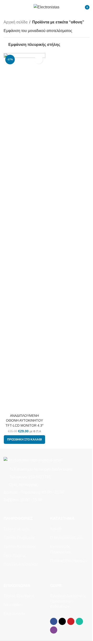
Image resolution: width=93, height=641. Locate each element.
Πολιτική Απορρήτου (21, 564)
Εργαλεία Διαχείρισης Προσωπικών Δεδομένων (68, 601)
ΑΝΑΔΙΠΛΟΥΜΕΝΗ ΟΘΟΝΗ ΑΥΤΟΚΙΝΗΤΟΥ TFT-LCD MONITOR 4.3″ (24, 420)
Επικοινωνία (14, 614)
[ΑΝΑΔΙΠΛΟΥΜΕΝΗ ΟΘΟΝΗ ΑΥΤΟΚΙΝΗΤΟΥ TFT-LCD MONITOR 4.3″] (24, 232)
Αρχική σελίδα (15, 22)
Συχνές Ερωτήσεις (19, 596)
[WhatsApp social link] (79, 621)
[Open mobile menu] (5, 7)
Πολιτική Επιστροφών (68, 561)
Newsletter (13, 605)
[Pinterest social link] (70, 621)
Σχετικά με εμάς (17, 529)
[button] (24, 439)
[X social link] (62, 621)
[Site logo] (46, 7)
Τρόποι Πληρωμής (19, 538)
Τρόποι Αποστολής (20, 546)
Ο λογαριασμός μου (66, 538)
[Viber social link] (53, 630)
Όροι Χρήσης (15, 556)
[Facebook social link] (53, 621)
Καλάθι (56, 529)
